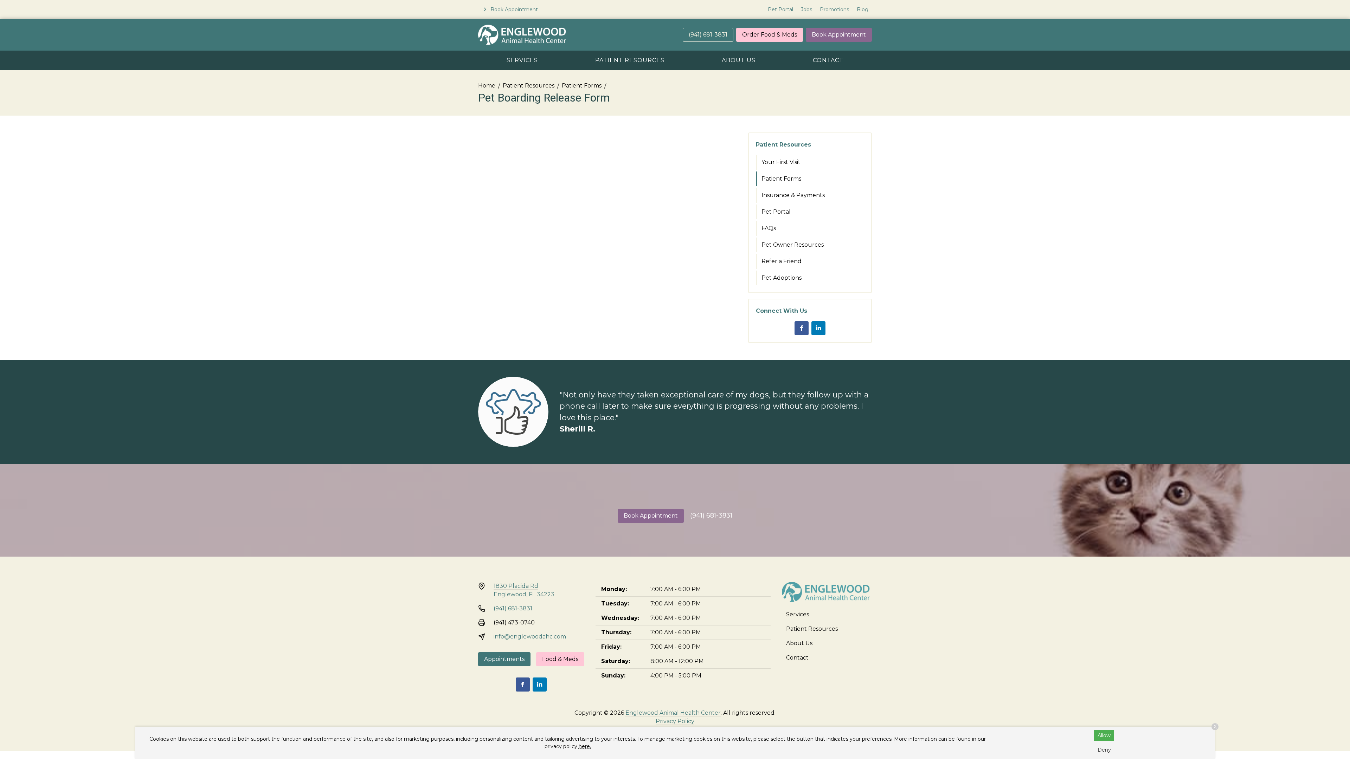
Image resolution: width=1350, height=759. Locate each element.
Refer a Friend (781, 261)
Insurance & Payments (793, 195)
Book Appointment (839, 34)
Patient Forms (582, 85)
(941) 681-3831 (708, 34)
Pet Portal (780, 9)
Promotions (834, 9)
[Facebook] (802, 328)
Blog (862, 9)
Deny (1104, 750)
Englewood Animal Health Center (673, 712)
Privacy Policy (675, 721)
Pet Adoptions (781, 277)
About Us (739, 60)
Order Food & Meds (769, 34)
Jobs (806, 9)
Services (522, 60)
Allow (1104, 735)
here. (585, 746)
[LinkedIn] (818, 328)
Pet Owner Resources (792, 244)
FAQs (768, 228)
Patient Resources (629, 60)
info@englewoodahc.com (530, 636)
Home (486, 85)
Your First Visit (781, 162)
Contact (828, 60)
